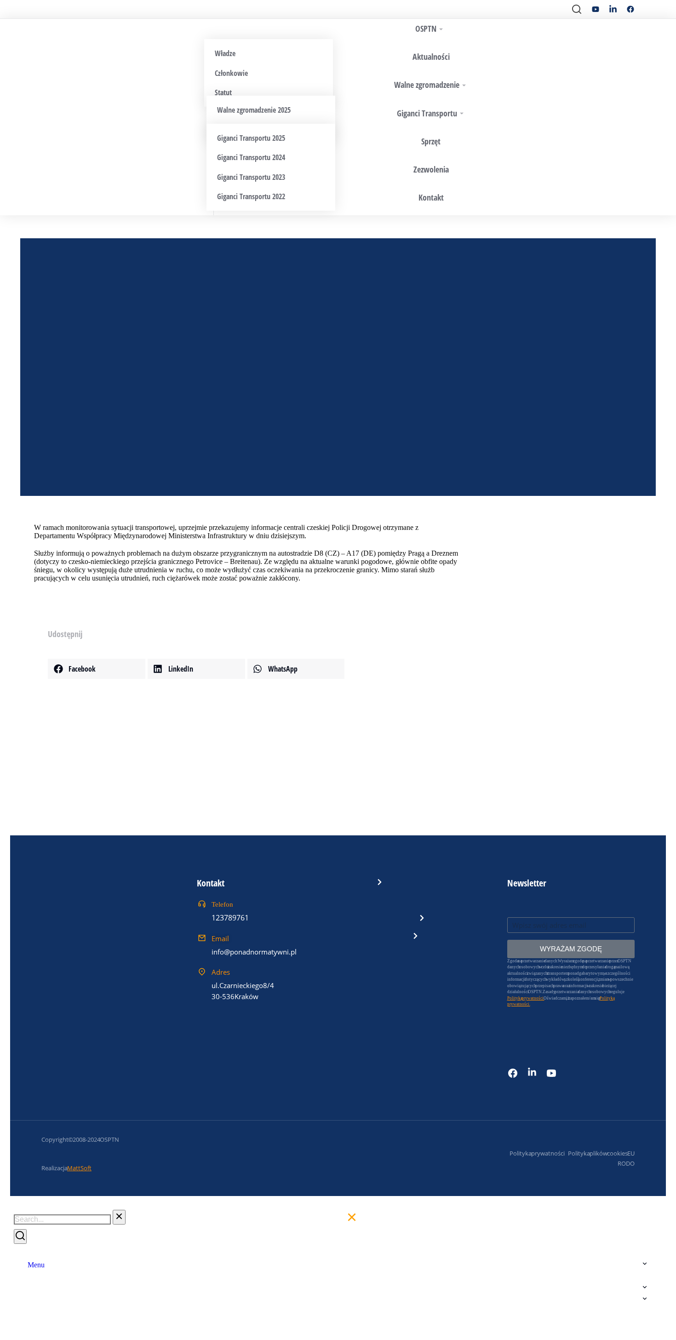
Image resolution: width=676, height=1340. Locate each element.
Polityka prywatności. (525, 998)
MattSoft (79, 1168)
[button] (96, 669)
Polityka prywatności (537, 1153)
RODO (626, 1163)
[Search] (20, 1236)
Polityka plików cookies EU (601, 1153)
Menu (36, 1265)
